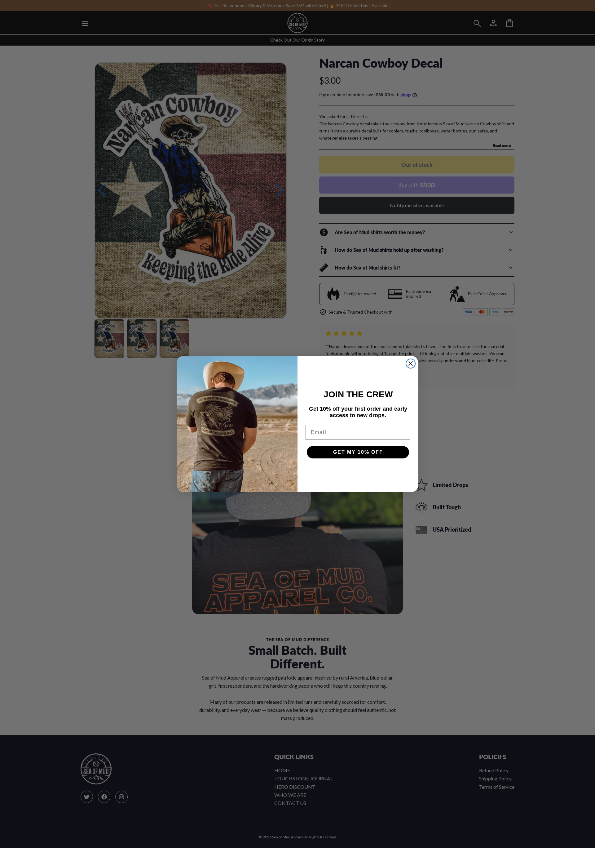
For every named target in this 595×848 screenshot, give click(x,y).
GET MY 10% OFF (358, 452)
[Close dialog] (410, 363)
